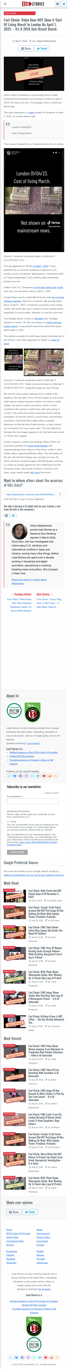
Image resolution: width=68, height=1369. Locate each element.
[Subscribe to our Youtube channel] (43, 775)
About (39, 1229)
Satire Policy (12, 1237)
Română (10, 1259)
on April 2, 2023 (40, 266)
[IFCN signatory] (34, 1327)
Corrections (42, 1241)
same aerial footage (38, 445)
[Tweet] (64, 4)
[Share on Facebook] (7, 515)
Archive (10, 1245)
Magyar (40, 1255)
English (40, 1251)
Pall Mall (38, 318)
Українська (42, 1262)
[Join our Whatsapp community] (32, 775)
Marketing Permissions (18, 811)
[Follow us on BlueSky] (14, 775)
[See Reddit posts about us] (49, 775)
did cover (35, 472)
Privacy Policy (43, 1237)
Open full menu (5, 4)
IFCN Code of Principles (18, 1233)
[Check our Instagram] (26, 775)
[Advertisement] (34, 651)
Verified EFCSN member (21, 756)
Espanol (10, 1255)
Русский (41, 1259)
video (31, 112)
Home (9, 1229)
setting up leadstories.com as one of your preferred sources (34, 875)
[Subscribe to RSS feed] (55, 775)
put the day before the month (48, 287)
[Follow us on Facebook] (20, 775)
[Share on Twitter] (14, 515)
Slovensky (11, 1262)
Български (11, 1251)
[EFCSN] (34, 1344)
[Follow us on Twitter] (38, 775)
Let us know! (33, 743)
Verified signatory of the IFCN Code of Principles (33, 752)
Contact (40, 1245)
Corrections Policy (15, 1241)
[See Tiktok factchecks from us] (8, 775)
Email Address (15, 796)
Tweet (43, 48)
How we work (43, 1233)
